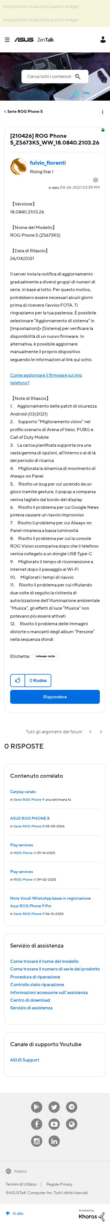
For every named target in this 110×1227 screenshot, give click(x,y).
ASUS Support (24, 1060)
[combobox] (55, 76)
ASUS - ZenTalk (34, 39)
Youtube (54, 1118)
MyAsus (36, 1101)
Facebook (37, 1118)
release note (45, 656)
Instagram (37, 1135)
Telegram (71, 1101)
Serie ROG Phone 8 (29, 826)
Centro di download (30, 1000)
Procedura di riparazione (35, 977)
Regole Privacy (59, 1184)
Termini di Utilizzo (21, 1184)
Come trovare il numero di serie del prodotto (55, 969)
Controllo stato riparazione (37, 984)
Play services (21, 845)
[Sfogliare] (9, 40)
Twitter (54, 1101)
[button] (18, 680)
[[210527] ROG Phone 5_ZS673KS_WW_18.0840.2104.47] (91, 732)
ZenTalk (71, 1118)
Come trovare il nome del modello (44, 961)
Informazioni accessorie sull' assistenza (49, 992)
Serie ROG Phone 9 (29, 800)
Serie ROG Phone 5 (25, 111)
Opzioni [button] (102, 112)
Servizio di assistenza (31, 1008)
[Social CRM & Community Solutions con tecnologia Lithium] (91, 1215)
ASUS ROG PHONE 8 (29, 818)
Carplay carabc (23, 791)
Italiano (20, 1171)
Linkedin (54, 1135)
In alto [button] (18, 1213)
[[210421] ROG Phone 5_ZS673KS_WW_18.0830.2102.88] (101, 732)
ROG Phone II (25, 853)
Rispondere (55, 697)
